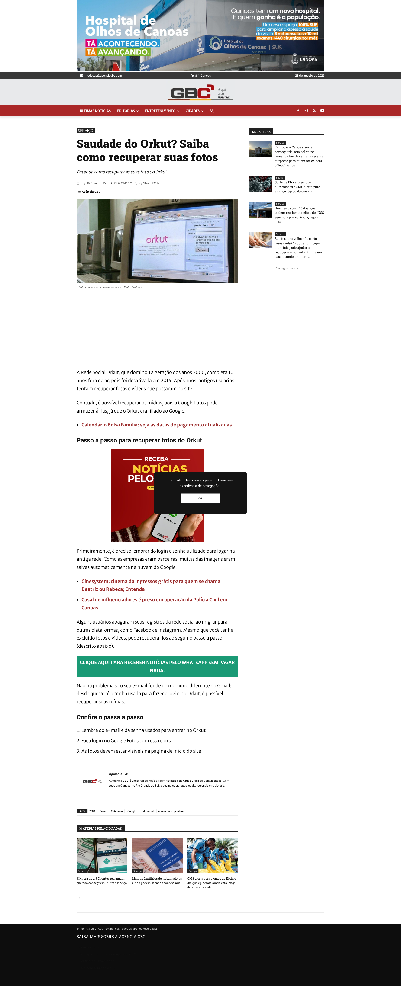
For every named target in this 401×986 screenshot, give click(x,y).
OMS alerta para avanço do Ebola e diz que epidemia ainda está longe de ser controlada (211, 882)
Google (131, 811)
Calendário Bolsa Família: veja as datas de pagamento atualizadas (156, 425)
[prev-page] (79, 898)
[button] (212, 110)
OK (200, 498)
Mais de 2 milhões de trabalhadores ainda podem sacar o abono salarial (157, 880)
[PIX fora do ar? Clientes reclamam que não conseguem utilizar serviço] (102, 855)
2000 (92, 811)
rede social (147, 811)
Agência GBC (91, 191)
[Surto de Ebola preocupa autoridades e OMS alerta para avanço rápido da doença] (260, 184)
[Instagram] (306, 111)
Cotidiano (117, 811)
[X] (314, 111)
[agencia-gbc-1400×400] (200, 69)
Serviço (85, 130)
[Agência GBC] (93, 781)
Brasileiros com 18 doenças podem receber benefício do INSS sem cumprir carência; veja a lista (299, 215)
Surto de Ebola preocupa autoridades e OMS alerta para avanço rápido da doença (297, 186)
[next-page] (87, 898)
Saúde (279, 177)
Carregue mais (285, 268)
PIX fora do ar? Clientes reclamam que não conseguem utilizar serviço (102, 880)
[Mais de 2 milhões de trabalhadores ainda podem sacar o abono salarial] (157, 855)
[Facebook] (298, 111)
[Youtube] (322, 111)
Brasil (103, 811)
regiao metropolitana (171, 811)
